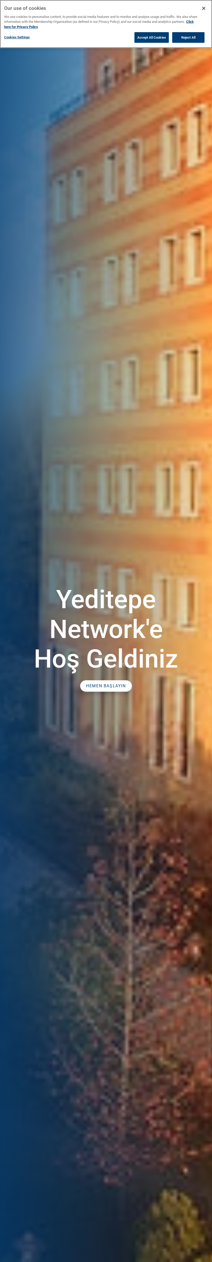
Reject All (188, 37)
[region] (106, 24)
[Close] (203, 8)
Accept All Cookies (151, 37)
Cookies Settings (17, 37)
